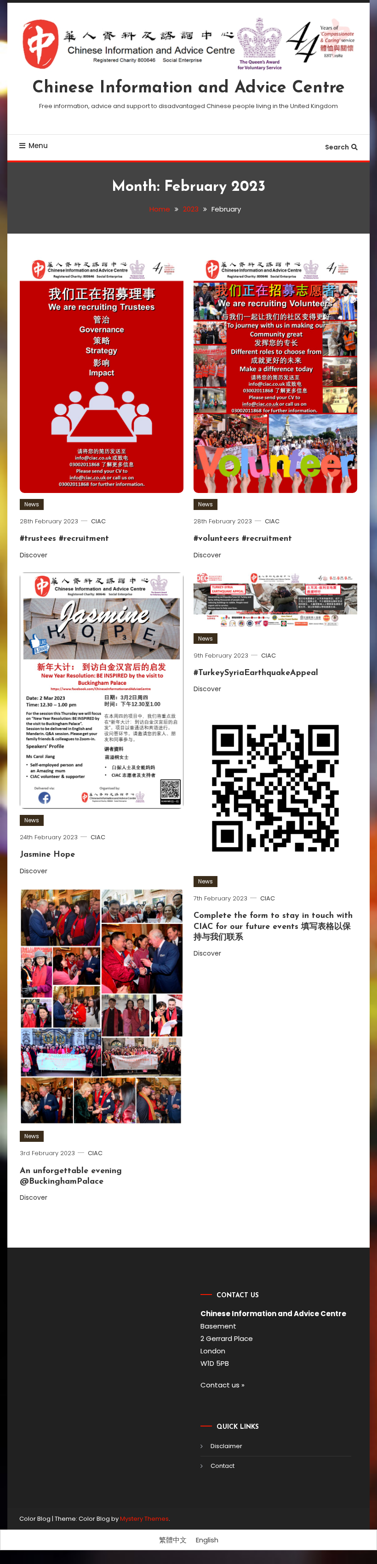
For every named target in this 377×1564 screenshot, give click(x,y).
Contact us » (222, 1385)
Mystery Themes (144, 1518)
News (31, 504)
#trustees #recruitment (64, 539)
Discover (34, 555)
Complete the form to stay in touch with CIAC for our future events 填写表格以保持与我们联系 (273, 927)
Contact (222, 1465)
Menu (38, 145)
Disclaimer (226, 1446)
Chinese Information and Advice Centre (188, 88)
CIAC (98, 521)
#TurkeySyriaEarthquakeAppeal (256, 673)
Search (337, 147)
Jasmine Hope (47, 855)
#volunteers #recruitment (243, 539)
